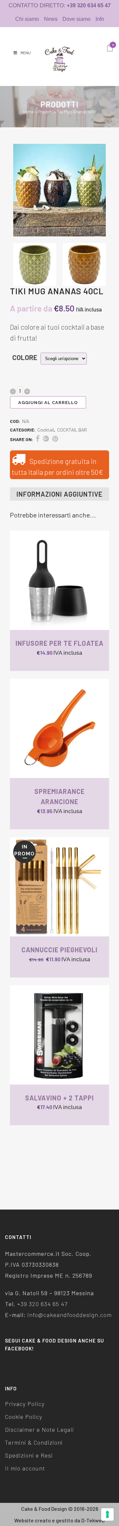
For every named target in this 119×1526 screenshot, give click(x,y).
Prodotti (45, 111)
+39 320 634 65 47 (42, 1303)
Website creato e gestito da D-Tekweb (59, 1520)
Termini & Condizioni (34, 1442)
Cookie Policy (23, 1416)
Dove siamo (76, 19)
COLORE (24, 357)
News (51, 19)
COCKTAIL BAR (72, 430)
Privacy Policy (25, 1403)
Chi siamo (27, 19)
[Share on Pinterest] (55, 438)
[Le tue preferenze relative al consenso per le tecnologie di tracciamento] (107, 1514)
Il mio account (25, 1468)
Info (100, 19)
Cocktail (45, 430)
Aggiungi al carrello (48, 402)
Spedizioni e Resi (29, 1455)
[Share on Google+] (46, 438)
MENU (25, 52)
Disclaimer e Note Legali (39, 1429)
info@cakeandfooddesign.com (69, 1314)
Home (28, 111)
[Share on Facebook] (38, 438)
